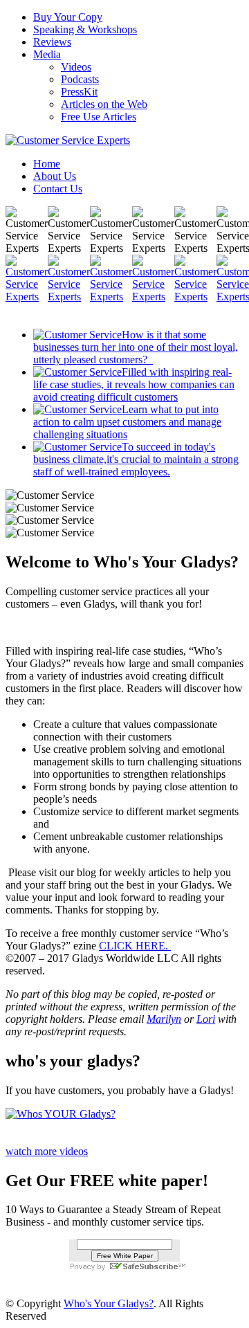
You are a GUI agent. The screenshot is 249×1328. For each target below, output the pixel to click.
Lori (205, 1019)
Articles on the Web (104, 104)
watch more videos (47, 1151)
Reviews (52, 42)
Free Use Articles (98, 116)
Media (47, 54)
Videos (76, 67)
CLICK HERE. (135, 946)
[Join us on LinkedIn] (111, 296)
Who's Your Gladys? (109, 1303)
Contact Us (57, 188)
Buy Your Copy (67, 17)
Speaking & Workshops (85, 29)
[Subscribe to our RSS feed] (195, 296)
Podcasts (80, 79)
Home (46, 164)
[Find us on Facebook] (27, 296)
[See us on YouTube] (153, 296)
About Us (54, 176)
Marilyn (164, 1019)
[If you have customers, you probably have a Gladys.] (61, 1114)
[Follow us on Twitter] (69, 296)
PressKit (79, 92)
